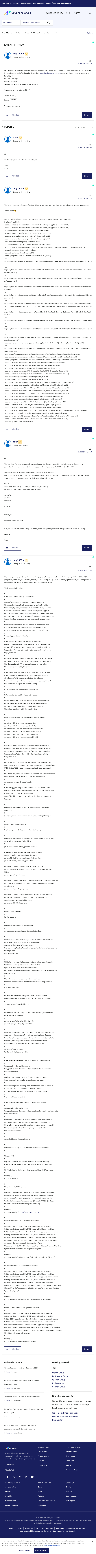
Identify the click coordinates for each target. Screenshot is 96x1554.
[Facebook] (7, 1477)
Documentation (71, 1496)
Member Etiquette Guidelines (65, 1416)
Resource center (71, 1451)
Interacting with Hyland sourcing (64, 1531)
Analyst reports (43, 1456)
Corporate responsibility (46, 1501)
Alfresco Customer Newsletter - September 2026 (21, 1368)
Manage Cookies (24, 1550)
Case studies (42, 1451)
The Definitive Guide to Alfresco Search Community (22, 1397)
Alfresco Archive (39, 33)
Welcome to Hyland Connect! (65, 1412)
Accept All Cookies (41, 1550)
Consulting (8, 1496)
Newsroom (42, 1505)
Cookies (19, 1528)
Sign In (77, 12)
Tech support (70, 1501)
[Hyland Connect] (17, 13)
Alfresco (27, 33)
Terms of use (28, 1528)
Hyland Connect (7, 33)
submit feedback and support (58, 3)
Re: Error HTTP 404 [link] (53, 33)
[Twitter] (14, 1477)
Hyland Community (54, 12)
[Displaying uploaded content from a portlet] (88, 127)
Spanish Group (58, 1379)
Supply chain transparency (75, 1528)
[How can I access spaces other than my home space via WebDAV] (92, 127)
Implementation (10, 1487)
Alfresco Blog (9, 1372)
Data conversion (10, 1501)
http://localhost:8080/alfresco (50, 73)
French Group (58, 1372)
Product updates (72, 1470)
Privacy (11, 1528)
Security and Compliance (44, 1528)
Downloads (70, 1461)
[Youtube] (32, 1477)
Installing (17, 106)
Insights (41, 1461)
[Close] (92, 1541)
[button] (7, 115)
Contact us (10, 1465)
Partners (41, 1496)
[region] (48, 1546)
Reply (86, 115)
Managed (8, 1491)
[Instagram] (20, 1477)
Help (68, 12)
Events (68, 1487)
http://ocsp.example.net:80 (30, 1212)
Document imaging (11, 1505)
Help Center (57, 1419)
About (40, 1491)
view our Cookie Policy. (52, 1546)
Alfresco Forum (10, 1433)
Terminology (70, 1456)
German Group (58, 1386)
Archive (13, 100)
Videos (68, 1465)
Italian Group (58, 1383)
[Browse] (89, 12)
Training (69, 1491)
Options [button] (90, 33)
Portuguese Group (60, 1376)
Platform (19, 33)
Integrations (42, 1465)
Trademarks (59, 1528)
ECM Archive (10, 106)
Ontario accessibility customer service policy (35, 1531)
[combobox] (36, 23)
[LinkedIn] (26, 1477)
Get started (38, 3)
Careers (40, 1487)
